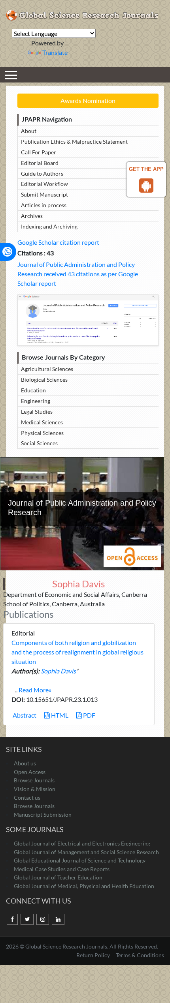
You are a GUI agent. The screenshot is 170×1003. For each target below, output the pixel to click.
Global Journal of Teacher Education (58, 877)
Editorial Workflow (44, 183)
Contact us (27, 797)
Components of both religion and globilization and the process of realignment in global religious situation (77, 652)
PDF (88, 715)
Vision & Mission (34, 789)
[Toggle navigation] (11, 74)
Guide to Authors (42, 173)
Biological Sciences (44, 379)
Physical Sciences (42, 432)
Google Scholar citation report (58, 242)
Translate (55, 52)
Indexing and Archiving (49, 226)
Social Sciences (39, 443)
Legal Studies (37, 411)
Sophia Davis (58, 671)
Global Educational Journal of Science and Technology (79, 860)
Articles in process (43, 205)
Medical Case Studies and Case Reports (62, 869)
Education (33, 390)
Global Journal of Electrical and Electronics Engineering (82, 843)
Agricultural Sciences (47, 369)
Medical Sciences (42, 422)
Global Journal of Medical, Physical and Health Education (84, 886)
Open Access (29, 772)
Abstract (23, 715)
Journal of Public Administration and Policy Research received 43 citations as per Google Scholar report (77, 274)
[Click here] (88, 320)
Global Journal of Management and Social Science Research (86, 852)
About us (25, 763)
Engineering (35, 400)
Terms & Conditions (140, 955)
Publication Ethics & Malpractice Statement (74, 141)
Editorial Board (40, 162)
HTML (59, 715)
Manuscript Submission (43, 814)
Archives (32, 215)
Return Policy (93, 955)
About (28, 130)
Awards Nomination (87, 100)
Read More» (35, 690)
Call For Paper (38, 152)
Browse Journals (34, 780)
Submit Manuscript (44, 194)
